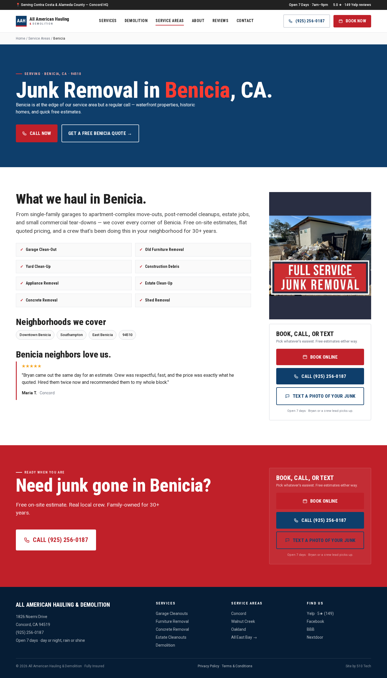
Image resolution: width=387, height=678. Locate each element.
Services (107, 20)
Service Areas (170, 20)
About (198, 20)
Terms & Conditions (237, 666)
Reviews (220, 20)
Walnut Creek (243, 621)
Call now (40, 133)
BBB (310, 629)
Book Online (324, 357)
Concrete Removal (172, 629)
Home (20, 38)
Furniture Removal (172, 621)
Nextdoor (315, 637)
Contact (245, 20)
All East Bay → (244, 637)
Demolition (136, 20)
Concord (238, 613)
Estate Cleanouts (171, 637)
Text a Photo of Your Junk (324, 396)
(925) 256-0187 (310, 20)
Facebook (315, 621)
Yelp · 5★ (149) (320, 613)
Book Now (356, 20)
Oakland (238, 629)
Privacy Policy (208, 666)
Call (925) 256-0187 (323, 376)
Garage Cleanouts (172, 613)
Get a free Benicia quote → (100, 133)
